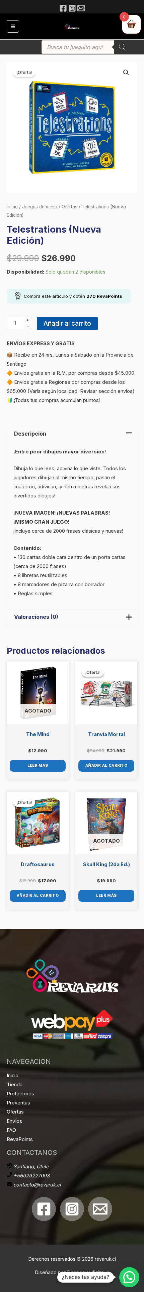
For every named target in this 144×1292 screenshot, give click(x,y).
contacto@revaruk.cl (37, 1185)
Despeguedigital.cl (88, 1272)
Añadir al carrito (67, 323)
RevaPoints (20, 1139)
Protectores (20, 1094)
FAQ (11, 1130)
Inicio (12, 206)
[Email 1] (100, 1209)
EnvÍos (14, 1121)
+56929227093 (31, 1176)
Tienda (14, 1085)
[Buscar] (122, 47)
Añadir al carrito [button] (106, 765)
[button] (126, 73)
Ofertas (69, 206)
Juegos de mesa (39, 206)
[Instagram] (72, 8)
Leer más (37, 765)
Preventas (18, 1103)
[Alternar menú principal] (13, 26)
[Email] (81, 8)
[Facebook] (63, 8)
